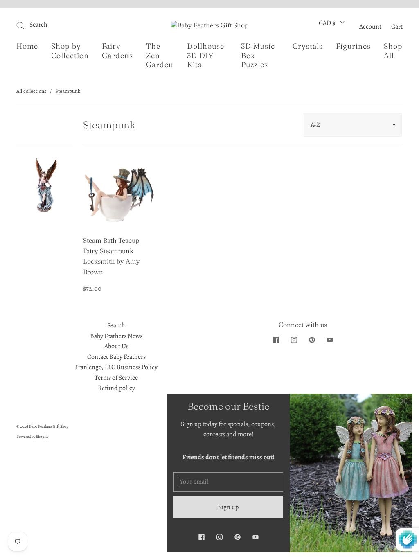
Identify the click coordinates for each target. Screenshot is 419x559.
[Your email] (228, 482)
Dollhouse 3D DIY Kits (205, 55)
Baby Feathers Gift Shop (48, 426)
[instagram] (294, 340)
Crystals (308, 46)
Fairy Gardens (117, 51)
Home (27, 46)
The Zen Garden (159, 55)
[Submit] (75, 25)
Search (116, 325)
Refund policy (116, 387)
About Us (116, 346)
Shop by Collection (70, 51)
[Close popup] (403, 403)
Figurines (353, 46)
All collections (31, 91)
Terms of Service (116, 377)
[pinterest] (312, 340)
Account (370, 26)
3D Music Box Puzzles (258, 55)
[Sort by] (353, 125)
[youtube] (330, 340)
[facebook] (276, 340)
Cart (397, 26)
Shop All (393, 51)
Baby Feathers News (116, 335)
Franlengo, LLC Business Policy (116, 367)
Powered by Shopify (32, 436)
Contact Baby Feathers (116, 356)
